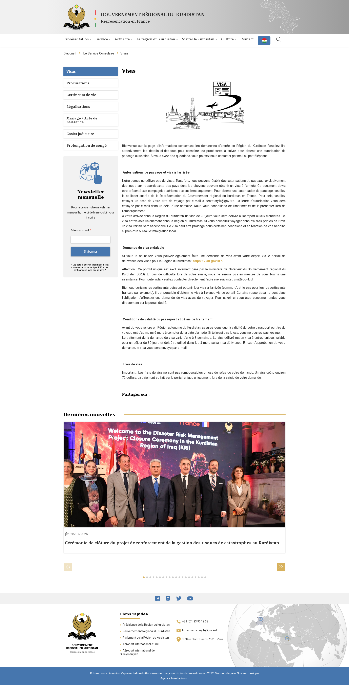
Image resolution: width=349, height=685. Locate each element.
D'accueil (69, 53)
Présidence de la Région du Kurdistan (146, 624)
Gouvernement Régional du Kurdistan (146, 631)
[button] (281, 567)
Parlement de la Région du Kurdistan (145, 637)
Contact (247, 39)
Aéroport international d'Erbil (140, 644)
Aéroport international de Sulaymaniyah (137, 652)
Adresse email (81, 230)
